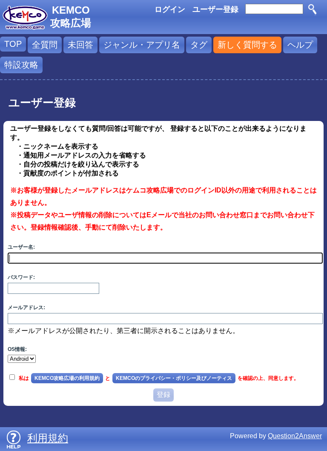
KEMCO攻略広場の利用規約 (67, 378)
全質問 (44, 44)
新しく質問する (247, 44)
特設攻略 (21, 64)
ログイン (170, 9)
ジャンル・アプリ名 (141, 44)
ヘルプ (300, 44)
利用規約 (47, 438)
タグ (198, 44)
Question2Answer (295, 436)
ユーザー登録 (215, 9)
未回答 (80, 44)
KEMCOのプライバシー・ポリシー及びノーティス (174, 378)
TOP (13, 44)
